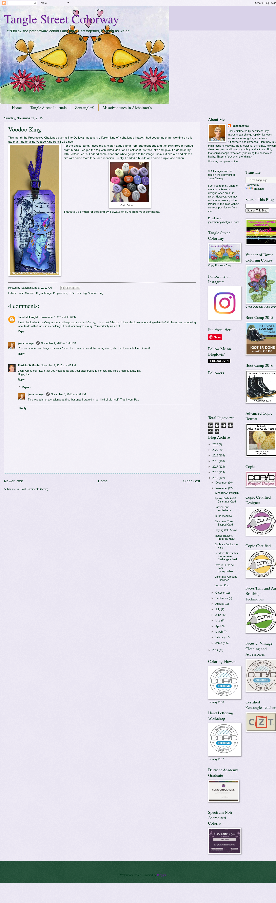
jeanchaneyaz (26, 343)
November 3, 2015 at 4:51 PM (68, 394)
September (222, 598)
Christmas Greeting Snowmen (226, 578)
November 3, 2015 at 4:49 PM (58, 365)
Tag (84, 293)
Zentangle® (84, 107)
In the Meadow (223, 515)
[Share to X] (70, 288)
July (218, 609)
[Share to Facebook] (74, 288)
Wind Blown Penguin (227, 492)
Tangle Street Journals (48, 107)
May (218, 620)
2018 (215, 461)
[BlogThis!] (66, 288)
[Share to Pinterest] (78, 288)
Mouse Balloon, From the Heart (225, 537)
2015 (215, 477)
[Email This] (62, 288)
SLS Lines (66, 141)
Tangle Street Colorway (61, 19)
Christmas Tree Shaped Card (224, 523)
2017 (215, 466)
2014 (215, 650)
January (220, 642)
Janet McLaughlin (29, 317)
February (220, 637)
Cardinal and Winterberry (223, 509)
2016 (215, 472)
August (219, 603)
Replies (26, 387)
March (219, 631)
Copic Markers (26, 293)
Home (17, 107)
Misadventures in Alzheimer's (127, 107)
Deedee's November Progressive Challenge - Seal (226, 556)
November (221, 488)
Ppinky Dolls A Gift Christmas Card (226, 500)
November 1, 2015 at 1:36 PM (58, 317)
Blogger (161, 875)
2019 (215, 455)
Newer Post (13, 481)
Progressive (60, 293)
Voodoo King (44, 141)
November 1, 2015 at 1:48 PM (58, 343)
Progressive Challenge (42, 137)
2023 (215, 444)
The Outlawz (76, 137)
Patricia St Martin (29, 365)
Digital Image (44, 293)
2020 (215, 449)
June (218, 614)
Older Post (191, 481)
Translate (259, 188)
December (221, 482)
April (218, 626)
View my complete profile (223, 161)
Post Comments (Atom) (34, 489)
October (220, 592)
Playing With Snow (226, 530)
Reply (21, 331)
